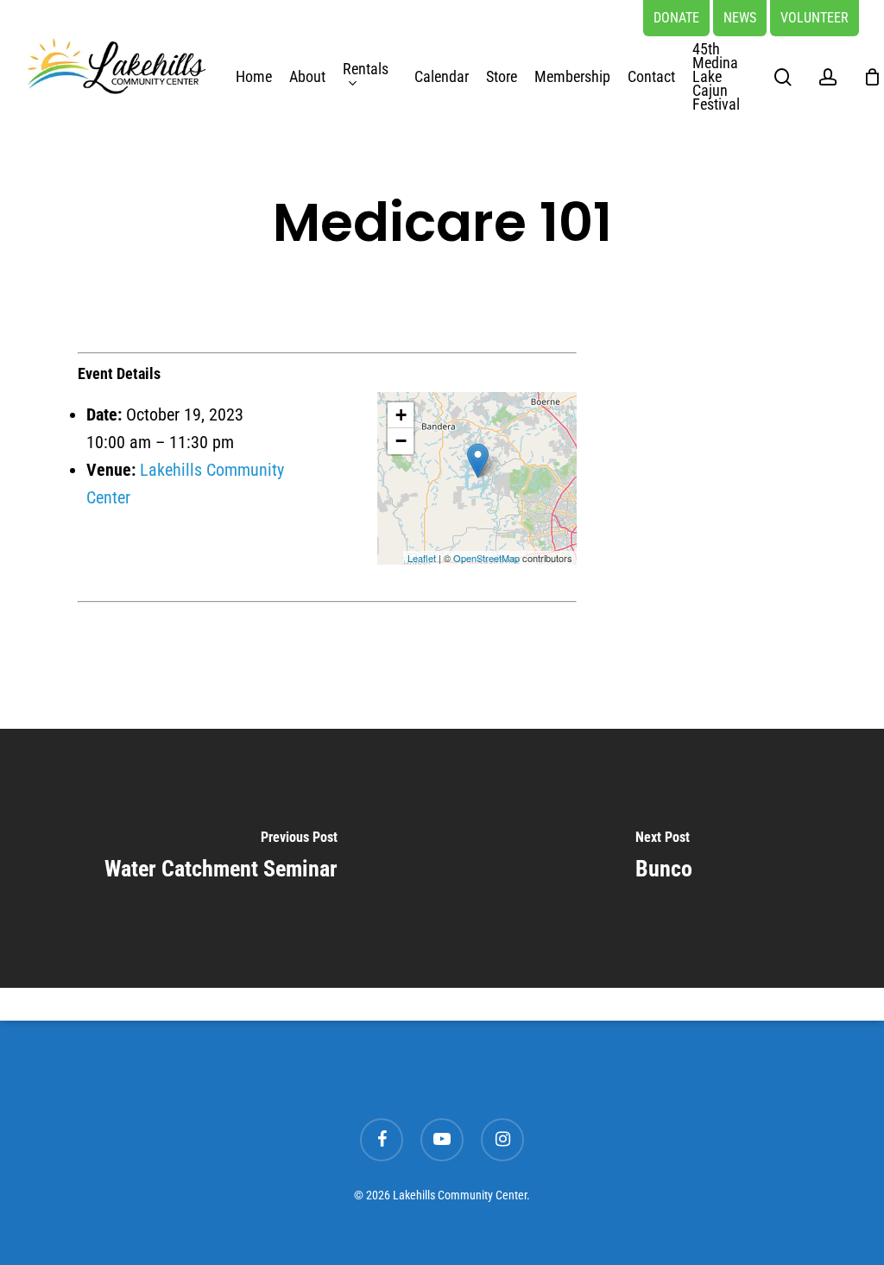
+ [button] (401, 415)
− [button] (401, 441)
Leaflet (421, 558)
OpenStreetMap (486, 558)
